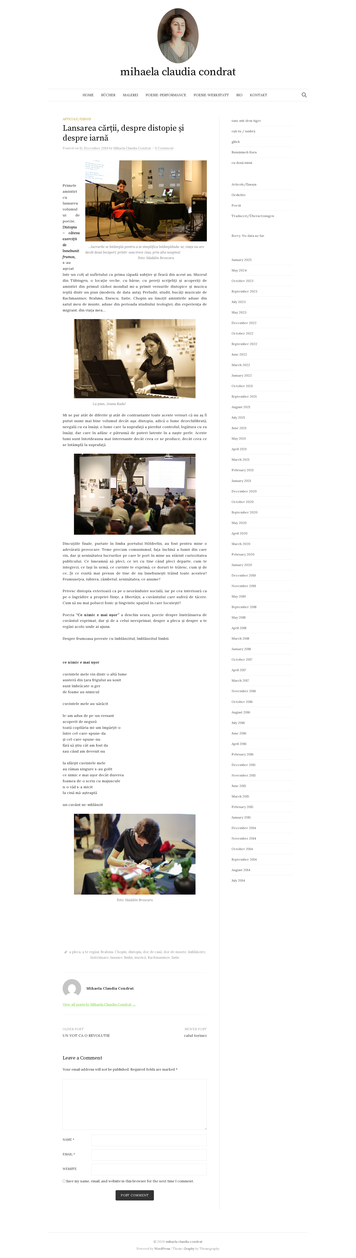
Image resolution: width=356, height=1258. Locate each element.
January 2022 (242, 375)
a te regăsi (90, 952)
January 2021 (241, 481)
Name (68, 1139)
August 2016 (241, 712)
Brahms (107, 952)
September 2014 (244, 859)
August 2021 (241, 407)
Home (88, 95)
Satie (175, 957)
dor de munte (175, 952)
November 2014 (244, 838)
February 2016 (242, 754)
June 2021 (239, 428)
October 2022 (242, 333)
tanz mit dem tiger (250, 121)
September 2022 (244, 344)
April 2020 (239, 533)
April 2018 (239, 628)
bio (239, 95)
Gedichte (239, 195)
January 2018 (241, 649)
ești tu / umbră (243, 131)
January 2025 (242, 260)
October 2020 (243, 502)
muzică (140, 957)
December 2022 (244, 323)
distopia (134, 952)
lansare (116, 957)
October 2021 (242, 386)
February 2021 (242, 470)
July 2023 (239, 302)
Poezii (236, 205)
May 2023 (239, 312)
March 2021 (240, 459)
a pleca (75, 952)
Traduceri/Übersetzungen (253, 216)
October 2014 (242, 849)
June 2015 (239, 786)
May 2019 (239, 596)
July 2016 (238, 723)
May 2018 (239, 617)
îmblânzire (196, 952)
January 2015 (241, 817)
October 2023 (242, 281)
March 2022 (241, 365)
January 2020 (242, 565)
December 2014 (244, 828)
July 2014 (238, 880)
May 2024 (239, 270)
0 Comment (164, 148)
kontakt (258, 95)
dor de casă (152, 952)
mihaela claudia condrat (178, 72)
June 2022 (239, 354)
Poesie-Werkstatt (211, 95)
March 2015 (240, 796)
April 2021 (239, 449)
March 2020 (241, 544)
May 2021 (239, 438)
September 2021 (244, 396)
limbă (128, 957)
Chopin (121, 952)
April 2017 (239, 670)
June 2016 (239, 733)
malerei (130, 95)
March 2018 (240, 638)
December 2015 (243, 765)
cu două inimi (242, 163)
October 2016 (242, 702)
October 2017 (242, 659)
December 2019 (244, 575)
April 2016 (239, 744)
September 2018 (244, 607)
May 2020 (239, 523)
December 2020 (244, 491)
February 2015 (242, 807)
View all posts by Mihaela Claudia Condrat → (99, 1004)
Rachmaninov (159, 957)
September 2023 (244, 291)
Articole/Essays (77, 119)
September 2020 (245, 512)
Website (70, 1169)
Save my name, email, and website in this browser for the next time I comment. (130, 1181)
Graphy (189, 1249)
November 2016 (244, 691)
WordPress (162, 1249)
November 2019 (244, 586)
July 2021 (238, 417)
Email (69, 1154)
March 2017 (240, 680)
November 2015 (244, 775)
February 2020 (243, 554)
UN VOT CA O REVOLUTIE (86, 1035)
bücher (108, 95)
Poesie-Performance (166, 95)
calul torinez (195, 1035)
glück (236, 142)
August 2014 (241, 870)
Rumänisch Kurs (244, 152)
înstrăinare (99, 957)
